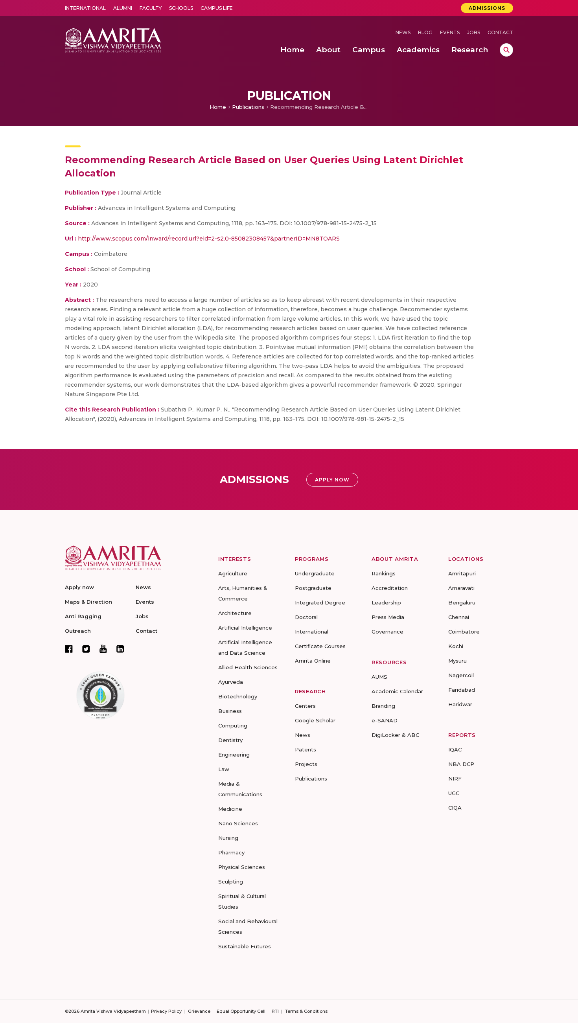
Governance (387, 631)
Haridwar (460, 704)
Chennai (458, 617)
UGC (453, 793)
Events (450, 32)
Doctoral (306, 617)
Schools (181, 8)
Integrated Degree (320, 602)
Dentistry (230, 740)
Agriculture (232, 573)
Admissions (487, 8)
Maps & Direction (88, 602)
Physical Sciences (241, 867)
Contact (500, 32)
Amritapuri (462, 573)
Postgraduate (313, 588)
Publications (248, 107)
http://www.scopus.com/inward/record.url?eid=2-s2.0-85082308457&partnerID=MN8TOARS (209, 238)
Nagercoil (461, 675)
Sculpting (230, 881)
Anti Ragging (83, 616)
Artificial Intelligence (245, 627)
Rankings (384, 573)
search (506, 50)
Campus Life (217, 8)
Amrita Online (313, 661)
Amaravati (461, 588)
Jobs (473, 32)
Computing (232, 725)
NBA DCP (461, 764)
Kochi (455, 646)
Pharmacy (231, 852)
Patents (305, 749)
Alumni (122, 8)
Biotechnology (237, 696)
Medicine (230, 809)
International (85, 8)
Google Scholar (315, 720)
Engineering (234, 754)
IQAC (455, 749)
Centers (305, 706)
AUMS (379, 677)
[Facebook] (69, 649)
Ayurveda (230, 682)
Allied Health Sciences (248, 667)
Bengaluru (461, 602)
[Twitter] (86, 649)
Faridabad (461, 690)
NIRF (455, 778)
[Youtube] (103, 648)
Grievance (199, 1011)
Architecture (235, 613)
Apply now (79, 587)
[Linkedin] (120, 649)
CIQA (455, 807)
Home (218, 107)
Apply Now (332, 480)
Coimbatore (464, 631)
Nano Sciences (238, 823)
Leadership (386, 602)
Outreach (78, 631)
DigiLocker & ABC (395, 735)
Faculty (151, 8)
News (403, 32)
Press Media (388, 617)
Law (223, 769)
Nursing (228, 838)
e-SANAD (385, 720)
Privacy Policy (166, 1011)
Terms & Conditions (306, 1011)
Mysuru (457, 661)
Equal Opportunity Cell (241, 1011)
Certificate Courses (320, 646)
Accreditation (390, 588)
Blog (425, 32)
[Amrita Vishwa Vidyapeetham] (113, 39)
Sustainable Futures (244, 946)
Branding (383, 706)
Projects (306, 764)
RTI (275, 1011)
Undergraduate (315, 573)
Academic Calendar (397, 691)
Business (230, 711)
